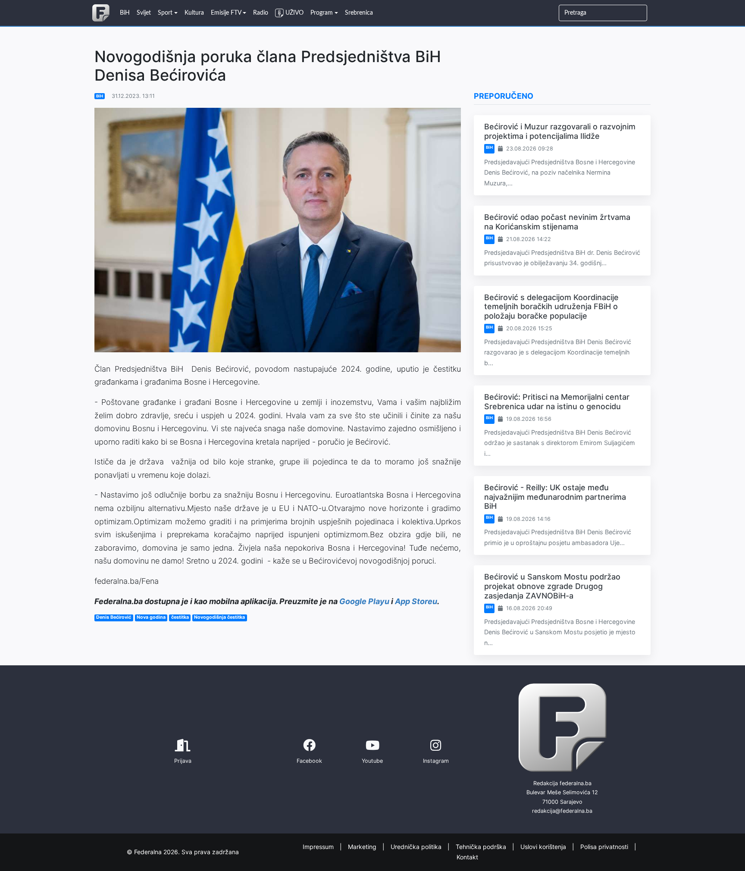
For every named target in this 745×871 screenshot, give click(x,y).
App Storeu (416, 601)
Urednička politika (417, 846)
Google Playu (364, 601)
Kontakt (467, 857)
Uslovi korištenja (544, 846)
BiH (99, 96)
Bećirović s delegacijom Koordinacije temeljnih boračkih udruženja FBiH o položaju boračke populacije (551, 306)
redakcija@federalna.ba (562, 811)
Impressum (319, 846)
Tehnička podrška (482, 846)
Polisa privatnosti (605, 846)
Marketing (363, 846)
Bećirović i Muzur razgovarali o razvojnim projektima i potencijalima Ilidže (559, 131)
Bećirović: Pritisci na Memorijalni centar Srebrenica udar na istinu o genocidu (556, 401)
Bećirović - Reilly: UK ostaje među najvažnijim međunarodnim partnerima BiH (555, 497)
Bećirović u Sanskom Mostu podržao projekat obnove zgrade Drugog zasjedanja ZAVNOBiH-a (552, 586)
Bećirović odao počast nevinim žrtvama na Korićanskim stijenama (557, 222)
